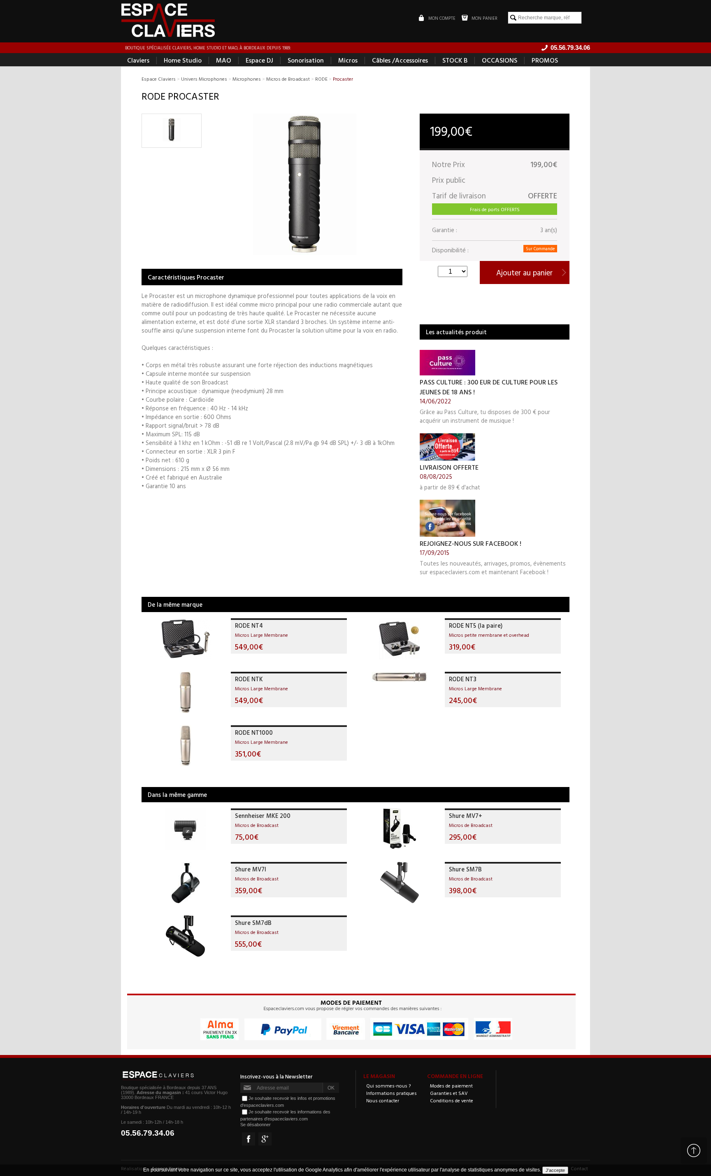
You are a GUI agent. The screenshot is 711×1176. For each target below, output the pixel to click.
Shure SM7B (465, 869)
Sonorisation (306, 60)
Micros (348, 60)
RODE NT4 (249, 625)
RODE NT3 (462, 679)
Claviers (138, 60)
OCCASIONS (499, 60)
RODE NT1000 (254, 732)
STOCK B (454, 60)
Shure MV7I (250, 869)
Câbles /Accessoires (400, 60)
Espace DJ (259, 60)
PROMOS (545, 60)
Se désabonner (255, 1124)
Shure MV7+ (465, 815)
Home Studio (183, 60)
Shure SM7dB (253, 922)
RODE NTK (249, 679)
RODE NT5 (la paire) (475, 625)
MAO (223, 60)
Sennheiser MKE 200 (262, 815)
